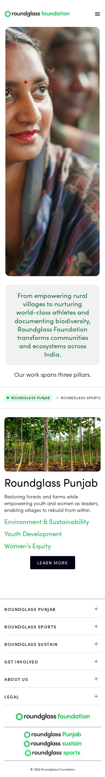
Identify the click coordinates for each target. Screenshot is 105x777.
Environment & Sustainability (46, 521)
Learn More (52, 562)
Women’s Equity (27, 546)
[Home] (36, 14)
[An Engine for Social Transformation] (52, 151)
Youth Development (33, 533)
